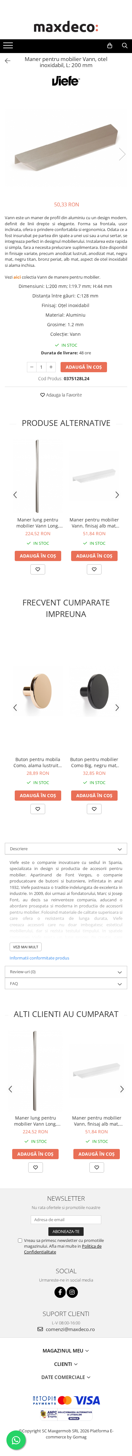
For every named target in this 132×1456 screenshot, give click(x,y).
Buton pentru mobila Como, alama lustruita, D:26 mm (37, 762)
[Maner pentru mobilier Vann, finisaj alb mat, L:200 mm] (94, 476)
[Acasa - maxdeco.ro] (66, 27)
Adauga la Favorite (63, 395)
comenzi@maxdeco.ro (70, 1329)
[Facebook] (60, 1292)
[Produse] (8, 47)
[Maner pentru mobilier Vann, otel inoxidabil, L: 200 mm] (66, 147)
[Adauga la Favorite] (37, 569)
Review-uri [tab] (23, 972)
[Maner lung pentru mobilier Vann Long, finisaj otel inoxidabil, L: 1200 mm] (38, 476)
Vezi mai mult (25, 946)
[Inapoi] (5, 61)
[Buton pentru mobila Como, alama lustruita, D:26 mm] (38, 691)
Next (122, 154)
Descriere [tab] (19, 848)
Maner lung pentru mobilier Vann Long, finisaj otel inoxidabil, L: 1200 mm (38, 523)
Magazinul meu (64, 1350)
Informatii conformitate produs (39, 958)
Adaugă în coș (84, 367)
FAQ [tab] (14, 983)
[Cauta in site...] (125, 45)
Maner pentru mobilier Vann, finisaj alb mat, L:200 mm (94, 523)
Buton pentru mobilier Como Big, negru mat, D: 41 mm (94, 762)
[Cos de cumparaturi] (110, 45)
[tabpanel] (66, 147)
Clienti (63, 1364)
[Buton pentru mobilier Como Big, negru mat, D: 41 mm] (94, 691)
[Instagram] (72, 1292)
